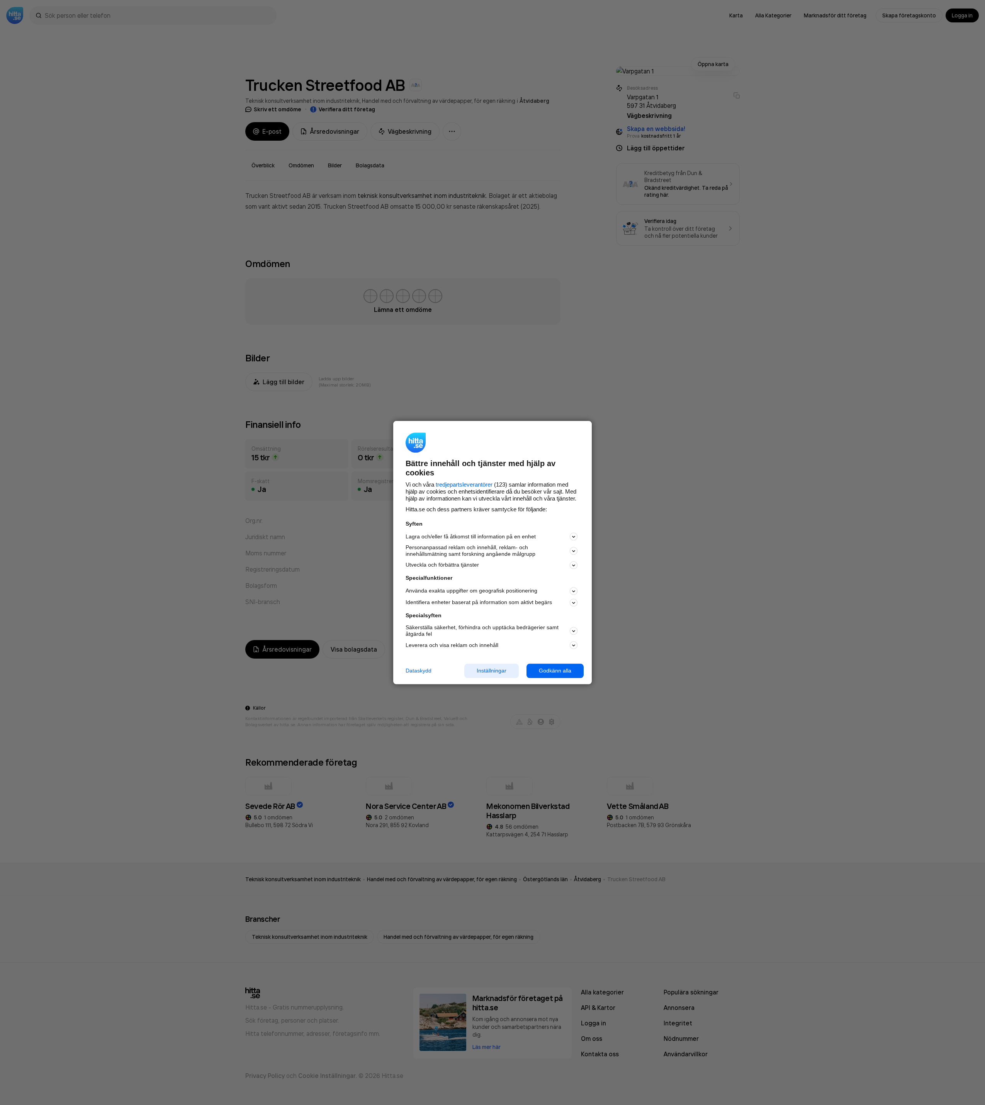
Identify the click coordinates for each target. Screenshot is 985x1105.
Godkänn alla (555, 670)
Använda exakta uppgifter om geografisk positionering (471, 591)
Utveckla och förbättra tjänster (442, 565)
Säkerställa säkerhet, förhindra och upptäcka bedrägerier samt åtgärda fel (482, 631)
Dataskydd (418, 670)
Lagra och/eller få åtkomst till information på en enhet (471, 536)
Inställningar (491, 670)
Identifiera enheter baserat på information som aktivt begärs (479, 602)
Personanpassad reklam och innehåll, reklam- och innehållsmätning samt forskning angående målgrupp (470, 551)
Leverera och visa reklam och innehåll (452, 645)
